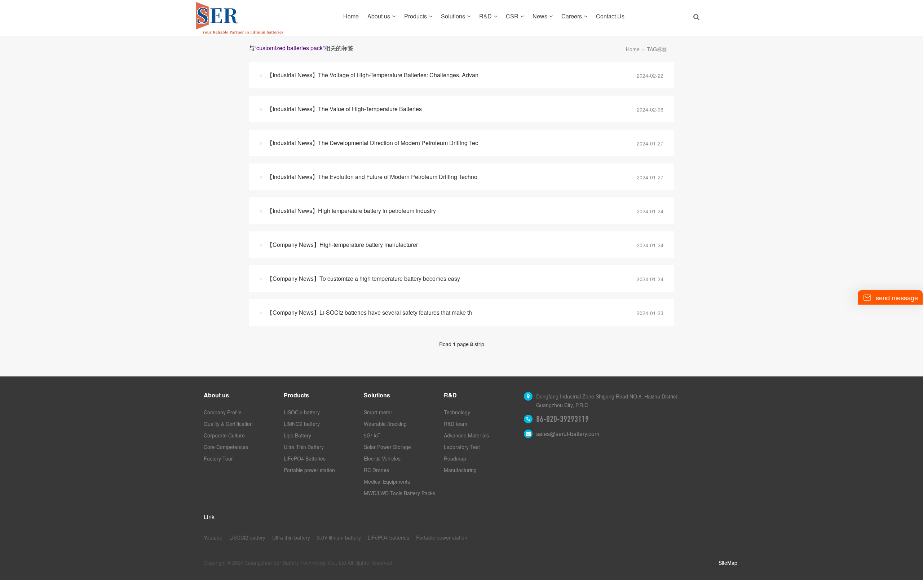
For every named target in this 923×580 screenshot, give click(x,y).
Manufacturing (460, 470)
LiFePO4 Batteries (305, 458)
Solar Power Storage (387, 446)
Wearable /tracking (385, 423)
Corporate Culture (224, 435)
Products (415, 16)
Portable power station (309, 470)
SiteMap (728, 562)
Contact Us (610, 16)
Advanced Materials (466, 435)
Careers (571, 16)
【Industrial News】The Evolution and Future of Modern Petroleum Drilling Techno (372, 177)
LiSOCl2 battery (302, 412)
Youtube (213, 537)
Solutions (453, 16)
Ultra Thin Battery (304, 446)
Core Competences (226, 446)
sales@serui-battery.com (567, 433)
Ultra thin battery (291, 537)
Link (209, 517)
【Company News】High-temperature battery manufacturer (342, 244)
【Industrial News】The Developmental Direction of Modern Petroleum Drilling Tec (372, 143)
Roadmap (455, 458)
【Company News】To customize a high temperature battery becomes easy (363, 278)
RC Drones (376, 470)
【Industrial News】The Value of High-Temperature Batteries (344, 109)
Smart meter (378, 412)
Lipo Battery (297, 435)
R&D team (455, 423)
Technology (457, 412)
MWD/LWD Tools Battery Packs (399, 493)
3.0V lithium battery (339, 537)
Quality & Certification (228, 423)
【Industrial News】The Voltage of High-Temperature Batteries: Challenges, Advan (372, 75)
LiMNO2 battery (302, 423)
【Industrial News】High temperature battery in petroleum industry (351, 210)
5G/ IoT (372, 435)
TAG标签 (657, 49)
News (540, 16)
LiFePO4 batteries (388, 537)
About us (378, 16)
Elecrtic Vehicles (382, 458)
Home (351, 16)
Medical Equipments (387, 481)
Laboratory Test (462, 446)
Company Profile (223, 412)
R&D (485, 16)
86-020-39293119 (562, 419)
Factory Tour (218, 458)
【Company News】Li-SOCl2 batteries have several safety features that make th (369, 312)
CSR (512, 16)
